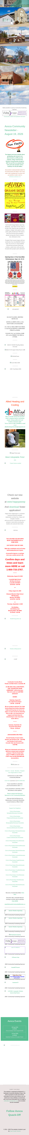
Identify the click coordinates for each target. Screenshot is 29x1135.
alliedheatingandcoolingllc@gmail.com (15, 426)
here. (21, 785)
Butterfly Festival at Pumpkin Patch (14, 1037)
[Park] (14, 56)
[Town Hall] (14, 17)
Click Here (7, 780)
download (14, 507)
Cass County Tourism (15, 1131)
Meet (7, 457)
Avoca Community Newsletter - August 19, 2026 (15, 130)
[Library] (14, 75)
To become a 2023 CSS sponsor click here (14, 116)
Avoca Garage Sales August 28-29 (14, 1030)
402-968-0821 (21, 780)
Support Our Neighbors (15, 808)
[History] (14, 95)
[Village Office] (14, 36)
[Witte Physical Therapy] (14, 113)
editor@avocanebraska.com (15, 176)
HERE (16, 542)
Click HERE (15, 901)
